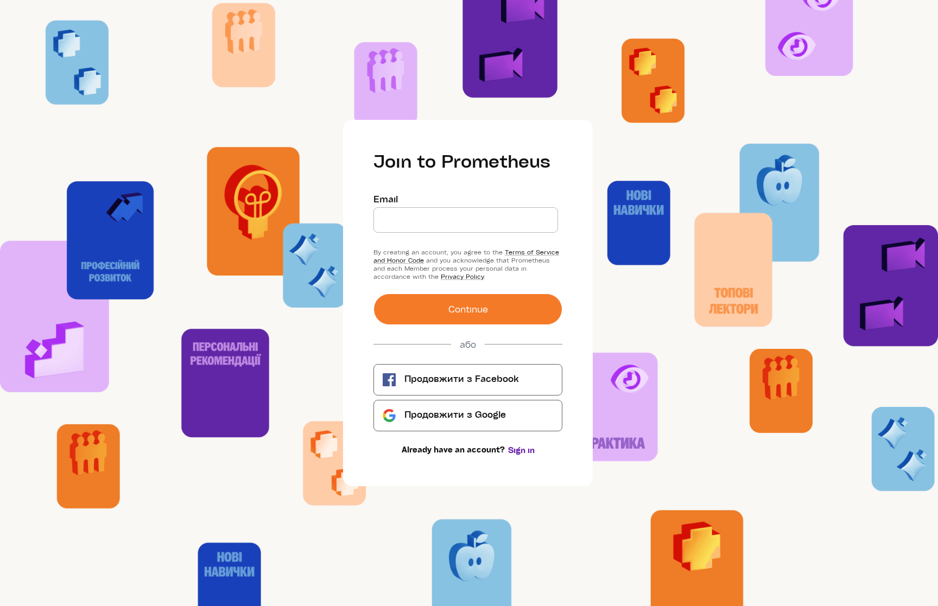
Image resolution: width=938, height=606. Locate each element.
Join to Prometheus (461, 160)
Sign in (521, 450)
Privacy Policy (462, 276)
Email (385, 199)
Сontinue (468, 309)
